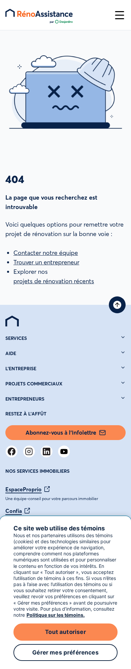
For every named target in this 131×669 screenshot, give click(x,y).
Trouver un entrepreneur (46, 262)
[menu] (56, 15)
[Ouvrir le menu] (120, 15)
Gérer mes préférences (65, 652)
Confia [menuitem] (13, 510)
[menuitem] (12, 321)
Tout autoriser (65, 632)
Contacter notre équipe (45, 253)
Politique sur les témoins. (56, 615)
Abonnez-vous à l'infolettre (61, 432)
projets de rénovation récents (53, 281)
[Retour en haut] (117, 304)
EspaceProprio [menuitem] (23, 489)
